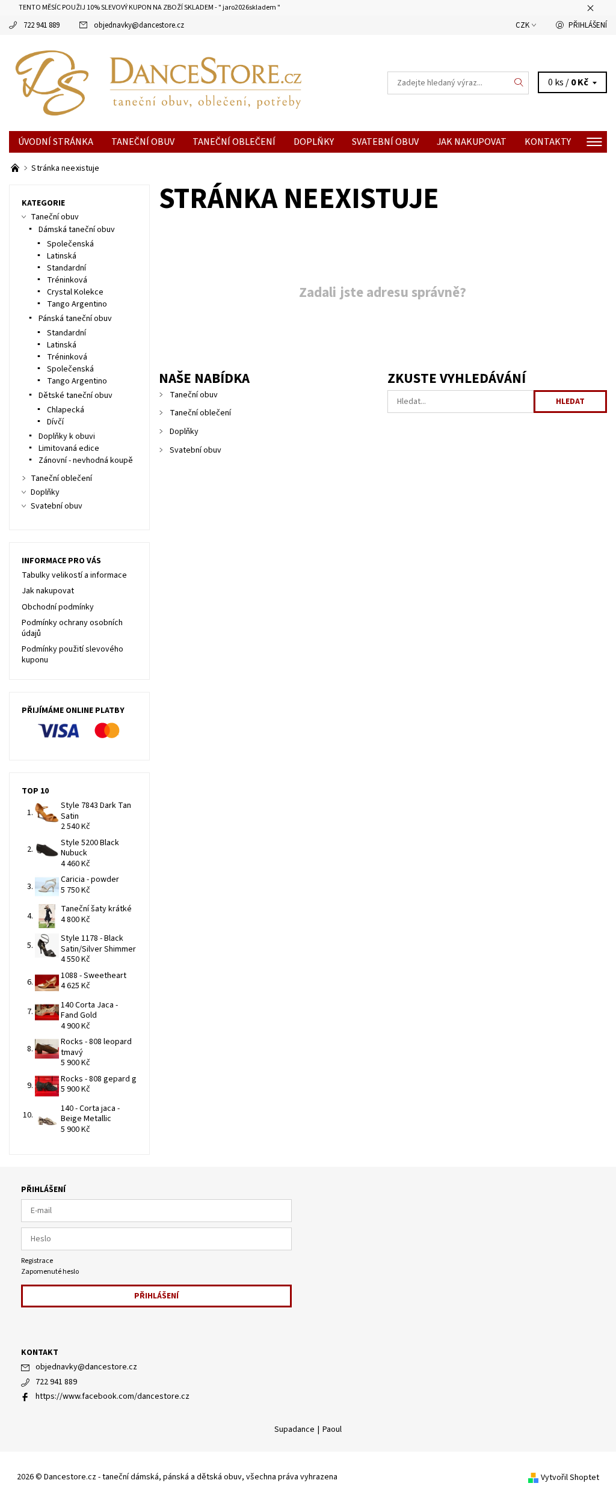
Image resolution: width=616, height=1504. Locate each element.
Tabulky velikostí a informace (74, 575)
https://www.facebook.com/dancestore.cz (112, 1396)
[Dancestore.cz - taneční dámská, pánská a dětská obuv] (158, 83)
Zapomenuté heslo (50, 1272)
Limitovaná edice (68, 448)
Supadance (294, 1429)
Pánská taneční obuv (75, 319)
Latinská (61, 256)
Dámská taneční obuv (76, 230)
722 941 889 (41, 25)
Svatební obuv (385, 141)
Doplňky (314, 141)
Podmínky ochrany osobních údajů (72, 628)
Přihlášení (587, 25)
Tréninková (67, 280)
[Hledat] (519, 83)
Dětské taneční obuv (75, 396)
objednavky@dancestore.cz (139, 25)
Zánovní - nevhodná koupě (85, 460)
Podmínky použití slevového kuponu (72, 654)
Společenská (70, 244)
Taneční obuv (142, 141)
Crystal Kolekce (75, 292)
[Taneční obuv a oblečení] (16, 168)
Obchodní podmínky (58, 607)
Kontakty (548, 141)
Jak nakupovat (472, 141)
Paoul (332, 1429)
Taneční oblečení (234, 141)
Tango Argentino (77, 304)
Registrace (37, 1261)
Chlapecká (65, 410)
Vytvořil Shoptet (570, 1478)
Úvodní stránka (55, 141)
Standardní (66, 268)
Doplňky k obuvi (66, 436)
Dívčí (55, 422)
